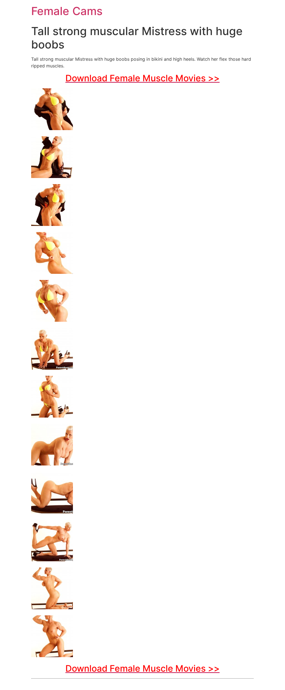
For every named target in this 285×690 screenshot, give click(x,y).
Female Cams (66, 11)
